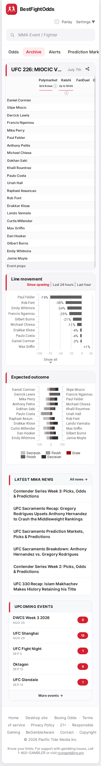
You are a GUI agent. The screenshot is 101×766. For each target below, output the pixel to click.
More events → (50, 695)
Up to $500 (66, 85)
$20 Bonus (46, 85)
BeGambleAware (40, 732)
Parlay (64, 22)
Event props (16, 266)
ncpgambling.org (71, 753)
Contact (67, 732)
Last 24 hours (63, 284)
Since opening (38, 284)
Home (13, 717)
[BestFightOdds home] (11, 9)
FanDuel (82, 80)
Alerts (55, 51)
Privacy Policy (42, 725)
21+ (63, 725)
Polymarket (48, 80)
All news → (79, 479)
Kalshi (66, 80)
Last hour (84, 284)
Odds (13, 51)
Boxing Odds (65, 717)
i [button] (55, 86)
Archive (34, 51)
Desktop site (37, 717)
